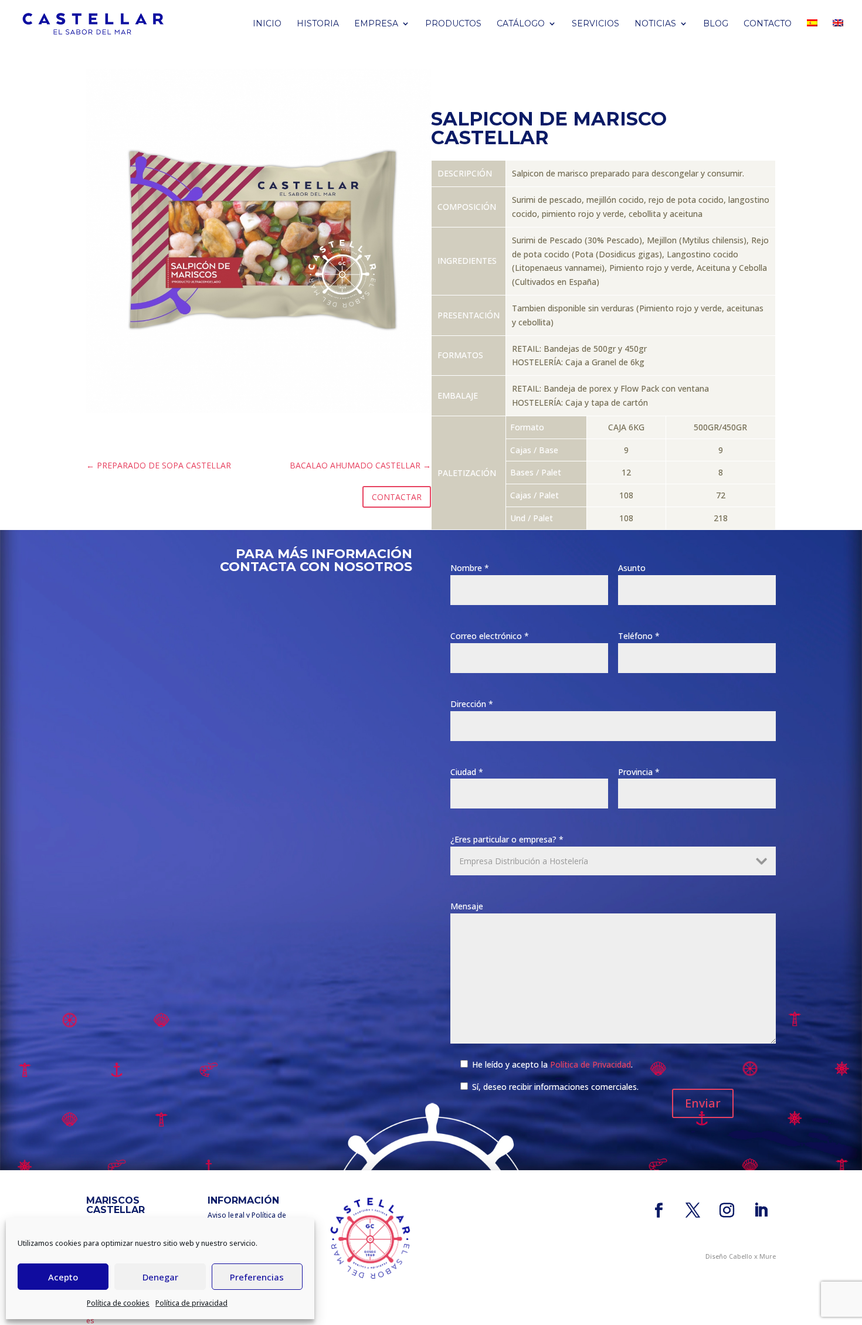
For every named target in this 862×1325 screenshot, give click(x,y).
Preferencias (257, 1277)
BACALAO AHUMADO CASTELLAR (360, 465)
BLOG (715, 24)
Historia (318, 24)
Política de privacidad (191, 1303)
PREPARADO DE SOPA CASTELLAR (158, 465)
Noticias (655, 24)
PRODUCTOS (453, 24)
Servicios (595, 24)
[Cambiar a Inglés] (838, 33)
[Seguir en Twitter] (693, 1210)
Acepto (63, 1277)
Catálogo (521, 24)
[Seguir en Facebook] (659, 1210)
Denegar (160, 1277)
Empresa (376, 24)
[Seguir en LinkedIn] (761, 1210)
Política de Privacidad (590, 1064)
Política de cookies (118, 1303)
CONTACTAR (397, 496)
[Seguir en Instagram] (727, 1210)
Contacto (768, 24)
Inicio (267, 24)
